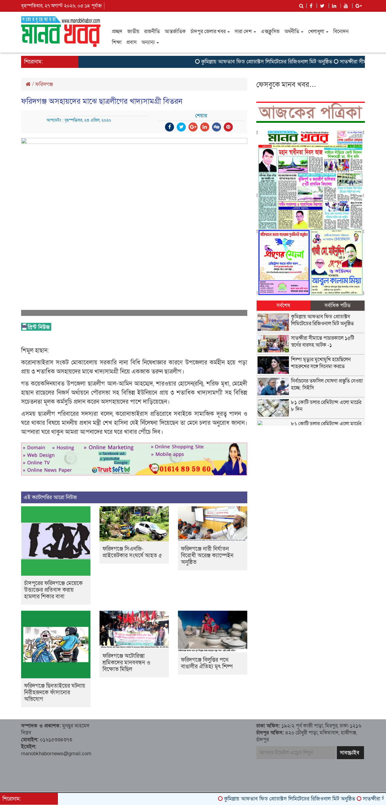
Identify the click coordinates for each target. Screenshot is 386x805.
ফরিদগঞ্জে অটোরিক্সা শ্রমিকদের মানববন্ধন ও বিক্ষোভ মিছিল (126, 662)
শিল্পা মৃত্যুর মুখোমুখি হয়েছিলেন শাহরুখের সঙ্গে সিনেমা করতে (321, 363)
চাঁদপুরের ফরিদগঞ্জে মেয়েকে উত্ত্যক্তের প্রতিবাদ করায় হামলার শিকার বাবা (53, 590)
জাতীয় (133, 31)
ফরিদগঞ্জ (44, 84)
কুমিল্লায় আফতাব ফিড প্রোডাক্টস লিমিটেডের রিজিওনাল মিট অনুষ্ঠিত (249, 61)
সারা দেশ (244, 31)
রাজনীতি (152, 31)
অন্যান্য (148, 42)
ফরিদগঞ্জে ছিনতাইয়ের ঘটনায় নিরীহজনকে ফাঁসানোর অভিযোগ (54, 692)
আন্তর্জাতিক (175, 31)
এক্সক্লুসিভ (270, 31)
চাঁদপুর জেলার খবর (209, 31)
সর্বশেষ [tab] (283, 305)
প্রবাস (131, 42)
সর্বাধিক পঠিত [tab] (337, 305)
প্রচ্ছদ (117, 31)
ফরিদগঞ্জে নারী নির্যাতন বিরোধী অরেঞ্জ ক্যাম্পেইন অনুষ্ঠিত (207, 555)
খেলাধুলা (316, 31)
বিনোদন (341, 31)
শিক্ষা (117, 42)
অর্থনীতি (292, 31)
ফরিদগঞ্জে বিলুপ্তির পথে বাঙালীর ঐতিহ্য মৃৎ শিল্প (207, 663)
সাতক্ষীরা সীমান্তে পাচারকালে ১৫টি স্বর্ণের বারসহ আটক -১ (322, 341)
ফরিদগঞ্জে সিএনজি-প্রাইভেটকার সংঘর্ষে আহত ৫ (132, 552)
